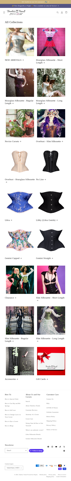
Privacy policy (52, 474)
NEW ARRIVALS (13, 60)
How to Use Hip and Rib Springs (12, 405)
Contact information (61, 476)
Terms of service (62, 474)
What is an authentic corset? (35, 430)
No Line (40, 179)
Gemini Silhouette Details (34, 438)
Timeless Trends (23, 474)
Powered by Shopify (32, 474)
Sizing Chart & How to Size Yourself (34, 424)
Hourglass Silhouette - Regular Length (19, 102)
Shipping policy (50, 476)
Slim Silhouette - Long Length (50, 338)
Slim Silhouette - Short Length (50, 298)
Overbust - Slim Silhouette (48, 141)
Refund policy (43, 474)
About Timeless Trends (33, 406)
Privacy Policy (51, 425)
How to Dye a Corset (11, 421)
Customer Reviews (31, 410)
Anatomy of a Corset (32, 414)
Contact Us (50, 399)
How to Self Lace (10, 410)
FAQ (48, 403)
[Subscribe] (26, 450)
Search (28, 401)
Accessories (10, 379)
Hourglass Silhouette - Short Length (49, 61)
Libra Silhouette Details (33, 434)
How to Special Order (12, 399)
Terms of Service (52, 429)
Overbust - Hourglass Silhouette (20, 179)
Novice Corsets (12, 141)
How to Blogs (9, 426)
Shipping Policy (51, 421)
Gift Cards (41, 379)
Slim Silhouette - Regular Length (16, 339)
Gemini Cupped (12, 258)
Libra (7, 220)
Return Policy (51, 416)
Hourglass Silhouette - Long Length (49, 102)
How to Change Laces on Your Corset (13, 416)
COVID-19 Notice (52, 408)
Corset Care (29, 419)
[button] (4, 12)
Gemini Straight (43, 258)
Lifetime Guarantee (53, 412)
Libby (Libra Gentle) (45, 220)
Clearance (9, 298)
